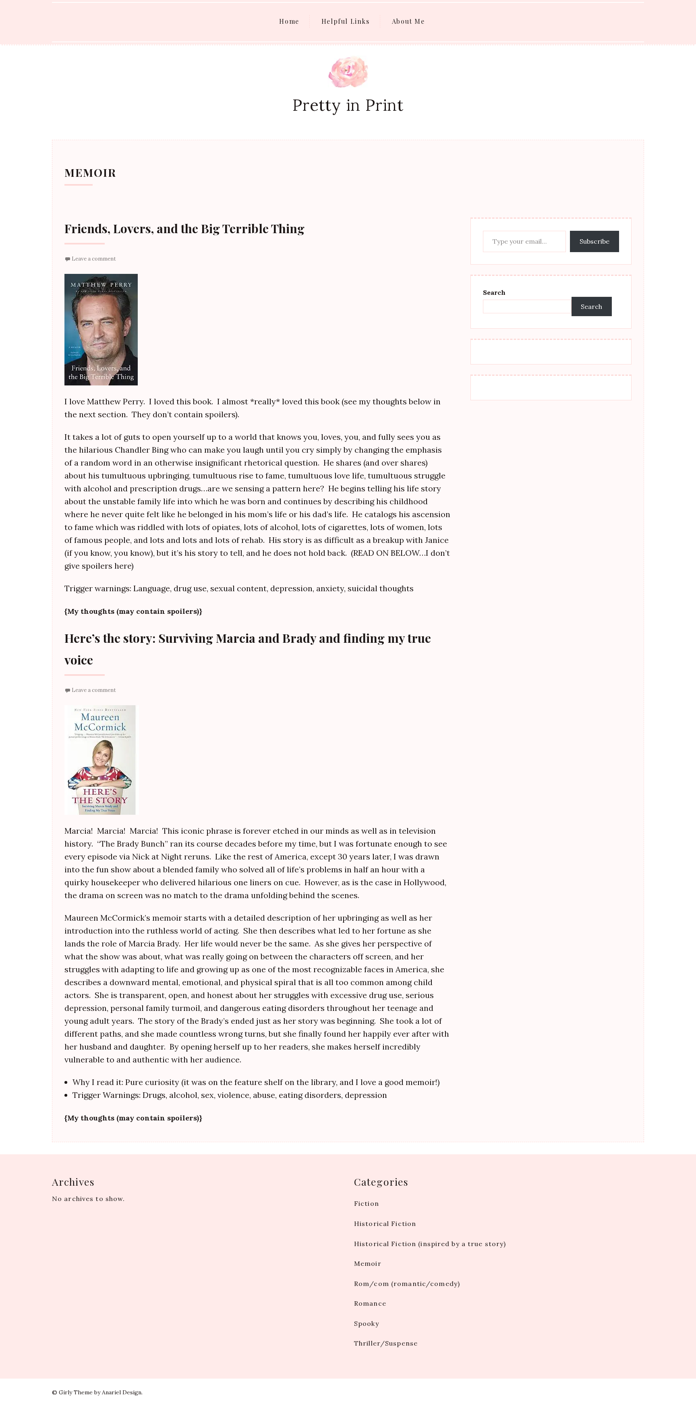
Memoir (367, 1263)
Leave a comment (94, 258)
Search (494, 292)
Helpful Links (345, 21)
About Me (408, 21)
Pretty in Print (348, 105)
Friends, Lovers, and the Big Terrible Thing (184, 228)
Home (289, 21)
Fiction (366, 1203)
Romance (370, 1303)
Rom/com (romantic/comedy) (407, 1284)
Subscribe (594, 241)
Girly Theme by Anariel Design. (101, 1392)
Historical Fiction (385, 1224)
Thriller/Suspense (386, 1343)
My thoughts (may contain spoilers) (133, 611)
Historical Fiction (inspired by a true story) (430, 1244)
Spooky (366, 1323)
